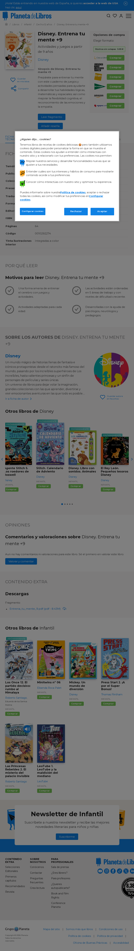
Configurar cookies (32, 211)
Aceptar (102, 211)
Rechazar (76, 211)
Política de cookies (72, 192)
